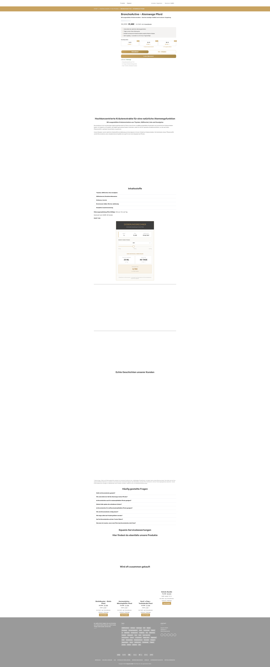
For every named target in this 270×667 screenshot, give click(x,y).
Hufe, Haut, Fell (146, 635)
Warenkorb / (169, 3)
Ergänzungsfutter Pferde (109, 9)
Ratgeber (129, 3)
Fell (147, 632)
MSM (123, 639)
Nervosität (146, 639)
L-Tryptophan (138, 637)
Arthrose (133, 627)
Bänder (148, 627)
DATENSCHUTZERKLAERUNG (123, 660)
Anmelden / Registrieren (156, 3)
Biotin (140, 630)
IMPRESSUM (98, 660)
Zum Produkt (103, 615)
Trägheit (152, 642)
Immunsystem (125, 637)
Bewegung (124, 630)
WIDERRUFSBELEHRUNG (137, 660)
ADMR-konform (125, 627)
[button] (135, 193)
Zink (139, 644)
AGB (115, 660)
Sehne (131, 642)
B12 (144, 627)
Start (96, 9)
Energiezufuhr (134, 632)
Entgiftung (141, 632)
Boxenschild (146, 630)
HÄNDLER (146, 660)
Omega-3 (153, 639)
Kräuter (132, 637)
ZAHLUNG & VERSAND (107, 660)
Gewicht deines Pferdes (124, 239)
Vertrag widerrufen (169, 660)
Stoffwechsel (138, 642)
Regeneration (125, 642)
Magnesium (153, 637)
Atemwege (139, 627)
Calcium (153, 630)
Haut (136, 635)
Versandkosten (148, 24)
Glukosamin (130, 635)
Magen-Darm (146, 637)
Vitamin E (135, 644)
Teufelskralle (145, 642)
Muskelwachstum (138, 639)
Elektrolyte (127, 632)
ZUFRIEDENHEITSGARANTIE (156, 660)
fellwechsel (152, 632)
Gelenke (124, 635)
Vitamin (129, 644)
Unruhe (123, 644)
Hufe (140, 635)
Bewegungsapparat (133, 630)
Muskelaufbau (129, 639)
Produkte (122, 3)
